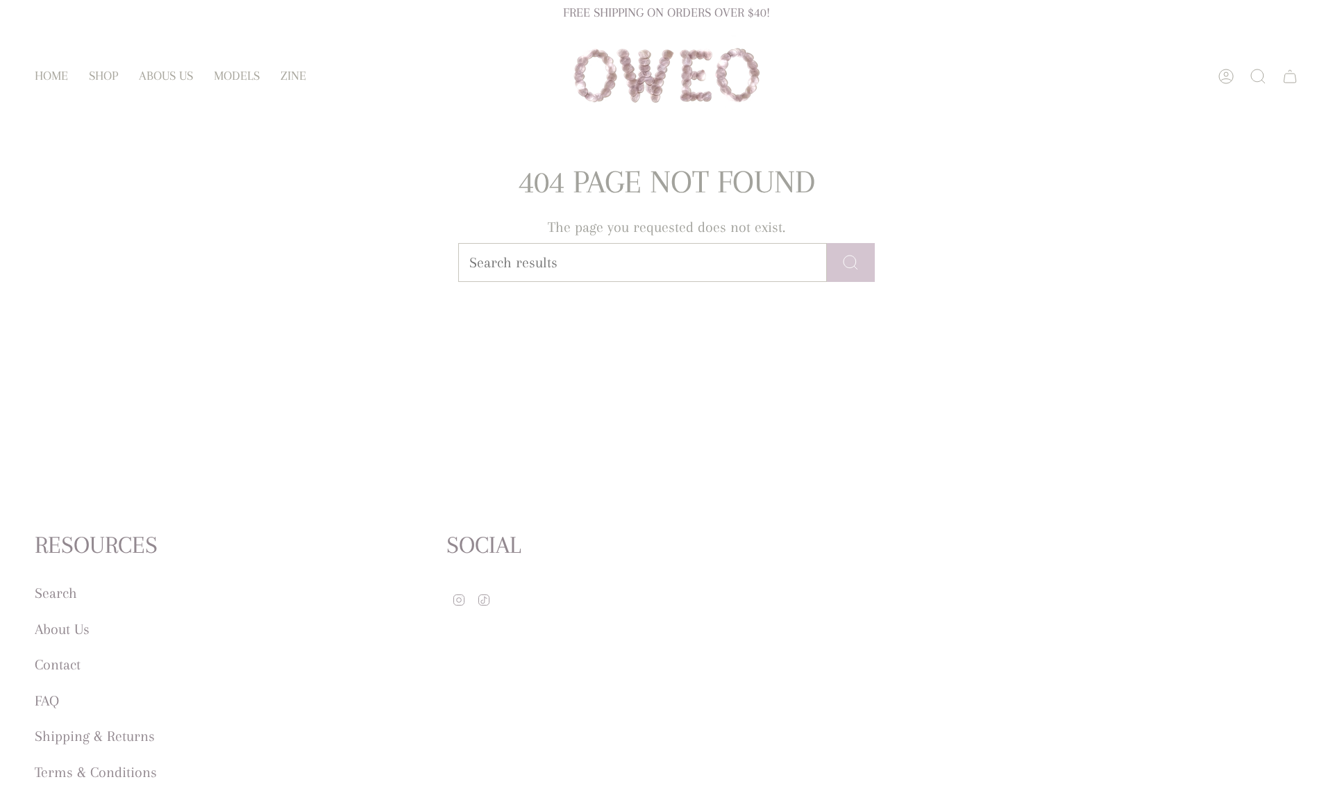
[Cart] (1290, 76)
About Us (62, 629)
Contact (58, 664)
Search (56, 593)
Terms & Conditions (96, 772)
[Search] (851, 262)
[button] (103, 76)
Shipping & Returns (95, 736)
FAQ (47, 700)
